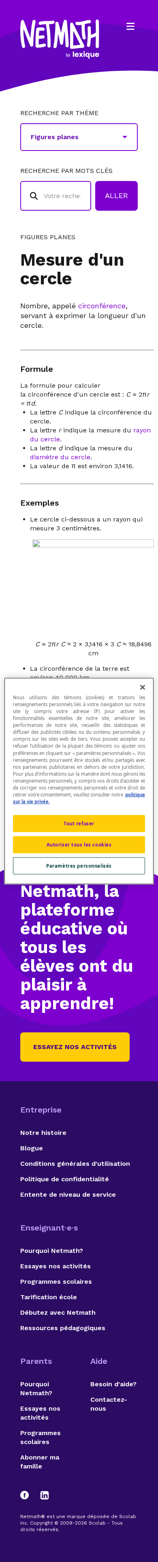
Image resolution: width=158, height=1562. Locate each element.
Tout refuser (79, 823)
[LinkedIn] (44, 1495)
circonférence (102, 305)
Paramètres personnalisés (79, 865)
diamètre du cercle (60, 457)
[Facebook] (28, 1495)
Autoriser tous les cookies (79, 845)
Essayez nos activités (75, 1047)
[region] (79, 781)
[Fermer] (143, 687)
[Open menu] (130, 26)
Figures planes (47, 237)
